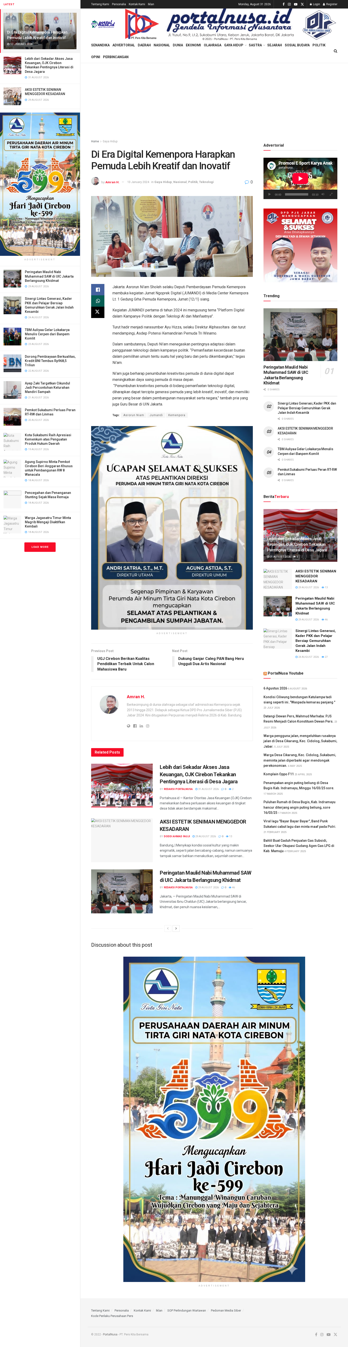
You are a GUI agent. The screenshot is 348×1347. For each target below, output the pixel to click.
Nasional (162, 45)
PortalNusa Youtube (285, 673)
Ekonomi (193, 45)
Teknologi (206, 182)
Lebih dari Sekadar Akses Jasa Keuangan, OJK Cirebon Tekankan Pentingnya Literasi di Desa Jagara (199, 774)
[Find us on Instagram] (289, 4)
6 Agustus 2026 (275, 688)
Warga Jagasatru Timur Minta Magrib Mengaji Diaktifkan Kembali (48, 522)
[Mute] (323, 194)
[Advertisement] (214, 98)
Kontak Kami (137, 4)
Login (316, 4)
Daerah (144, 45)
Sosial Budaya (297, 45)
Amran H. (112, 182)
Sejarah (274, 45)
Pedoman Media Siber (226, 1310)
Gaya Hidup (233, 45)
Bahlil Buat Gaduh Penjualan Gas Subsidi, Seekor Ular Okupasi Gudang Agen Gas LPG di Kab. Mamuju (298, 846)
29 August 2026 (205, 836)
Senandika (100, 45)
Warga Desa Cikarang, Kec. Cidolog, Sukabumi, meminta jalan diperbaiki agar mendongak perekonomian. (299, 760)
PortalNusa (110, 1334)
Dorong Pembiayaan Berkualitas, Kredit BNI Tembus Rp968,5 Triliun (50, 361)
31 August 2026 (208, 789)
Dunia (178, 45)
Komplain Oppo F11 (278, 774)
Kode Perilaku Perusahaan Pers (112, 1316)
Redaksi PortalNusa (178, 789)
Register (331, 4)
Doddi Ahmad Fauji (177, 836)
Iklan (151, 4)
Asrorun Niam (133, 415)
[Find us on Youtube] (295, 4)
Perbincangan (116, 57)
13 (230, 836)
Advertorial (123, 45)
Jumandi (156, 415)
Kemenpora (176, 415)
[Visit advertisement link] (40, 184)
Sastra (255, 45)
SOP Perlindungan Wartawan (186, 1310)
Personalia (119, 4)
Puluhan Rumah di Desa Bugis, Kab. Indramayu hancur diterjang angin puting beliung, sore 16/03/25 (299, 807)
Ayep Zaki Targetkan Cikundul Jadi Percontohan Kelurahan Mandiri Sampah (47, 387)
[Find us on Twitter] (302, 4)
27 (326, 656)
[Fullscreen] (331, 194)
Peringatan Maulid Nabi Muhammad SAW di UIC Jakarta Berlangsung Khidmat (49, 276)
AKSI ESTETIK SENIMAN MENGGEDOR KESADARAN (315, 576)
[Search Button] (335, 51)
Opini (95, 57)
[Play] (269, 194)
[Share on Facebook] (97, 289)
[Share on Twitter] (97, 312)
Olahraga (212, 45)
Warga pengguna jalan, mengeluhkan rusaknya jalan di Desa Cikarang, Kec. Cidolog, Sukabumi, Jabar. (300, 741)
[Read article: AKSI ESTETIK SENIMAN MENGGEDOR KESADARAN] (122, 840)
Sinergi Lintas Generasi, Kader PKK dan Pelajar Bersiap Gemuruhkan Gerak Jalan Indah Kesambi (307, 407)
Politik (319, 45)
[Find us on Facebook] (284, 4)
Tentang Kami (100, 4)
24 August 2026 (308, 656)
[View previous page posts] (167, 928)
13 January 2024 (138, 182)
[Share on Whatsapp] (97, 301)
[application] (300, 178)
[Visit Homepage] (103, 24)
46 (233, 887)
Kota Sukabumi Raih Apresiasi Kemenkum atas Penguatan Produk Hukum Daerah (48, 439)
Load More (40, 547)
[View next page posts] (176, 928)
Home (95, 141)
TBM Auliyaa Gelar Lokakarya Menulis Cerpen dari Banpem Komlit (47, 334)
